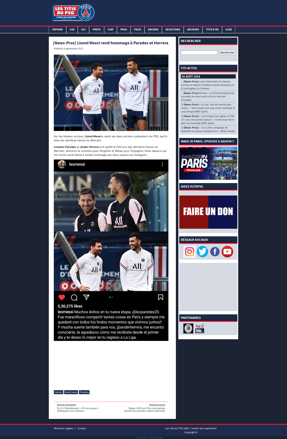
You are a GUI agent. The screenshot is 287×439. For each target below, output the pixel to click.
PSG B (137, 30)
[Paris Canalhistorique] (188, 328)
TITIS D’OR (212, 30)
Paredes (84, 392)
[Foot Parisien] (199, 328)
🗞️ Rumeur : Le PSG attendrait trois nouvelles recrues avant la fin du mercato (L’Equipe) (207, 96)
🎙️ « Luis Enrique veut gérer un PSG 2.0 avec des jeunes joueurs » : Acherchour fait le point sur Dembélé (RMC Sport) (208, 119)
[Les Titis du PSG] (73, 12)
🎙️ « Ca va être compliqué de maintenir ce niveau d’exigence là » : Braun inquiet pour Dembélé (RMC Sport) (208, 131)
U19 (72, 30)
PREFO (97, 30)
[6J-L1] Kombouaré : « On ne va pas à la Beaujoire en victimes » (77, 410)
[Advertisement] (167, 12)
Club (229, 30)
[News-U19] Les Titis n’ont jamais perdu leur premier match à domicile (144, 410)
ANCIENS (153, 30)
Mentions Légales (63, 428)
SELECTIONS (172, 30)
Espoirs (57, 30)
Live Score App (155, 437)
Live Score (141, 437)
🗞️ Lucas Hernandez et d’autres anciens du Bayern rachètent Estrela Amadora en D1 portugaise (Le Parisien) (207, 85)
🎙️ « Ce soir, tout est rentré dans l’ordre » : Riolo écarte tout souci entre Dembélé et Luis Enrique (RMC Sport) (208, 108)
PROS (123, 30)
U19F (110, 30)
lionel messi (71, 392)
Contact (81, 428)
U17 (83, 30)
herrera (58, 392)
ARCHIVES (193, 30)
